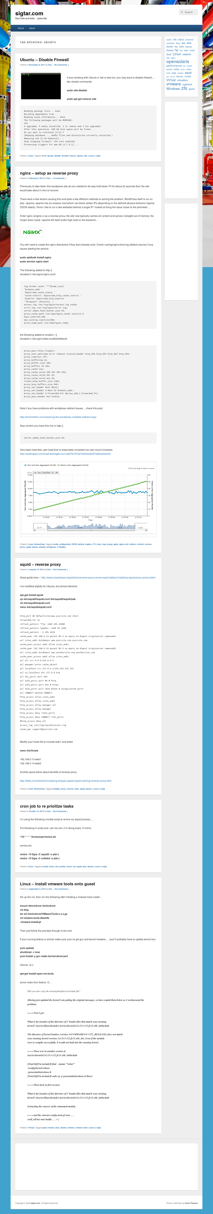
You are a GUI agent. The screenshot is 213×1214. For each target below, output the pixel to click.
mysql (109, 544)
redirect (132, 544)
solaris (180, 72)
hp (176, 49)
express (188, 46)
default (81, 544)
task (84, 866)
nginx (115, 544)
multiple (56, 788)
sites (77, 788)
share (188, 69)
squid (28, 547)
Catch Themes (191, 1203)
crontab (44, 866)
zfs (184, 88)
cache (169, 39)
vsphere (187, 84)
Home (21, 28)
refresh (140, 544)
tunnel (172, 76)
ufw (85, 155)
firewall (65, 155)
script (176, 69)
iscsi (168, 54)
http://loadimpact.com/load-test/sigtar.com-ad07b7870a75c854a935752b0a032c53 (65, 454)
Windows (173, 88)
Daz (50, 64)
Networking (39, 544)
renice (69, 866)
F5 (94, 544)
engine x (88, 544)
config (55, 544)
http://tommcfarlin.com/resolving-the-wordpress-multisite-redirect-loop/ (58, 417)
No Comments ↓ (61, 64)
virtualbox (182, 80)
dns (189, 42)
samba (169, 69)
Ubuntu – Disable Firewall (44, 59)
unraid (187, 76)
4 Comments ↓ (59, 178)
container (189, 39)
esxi (181, 46)
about (32, 28)
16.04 (43, 155)
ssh (167, 76)
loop (104, 544)
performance (174, 65)
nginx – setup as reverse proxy (49, 173)
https (186, 50)
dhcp (178, 43)
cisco (181, 39)
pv (184, 65)
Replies (62, 547)
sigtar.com (29, 13)
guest (44, 1127)
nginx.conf (123, 544)
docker (169, 46)
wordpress (51, 547)
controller (170, 43)
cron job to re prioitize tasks (46, 806)
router (189, 65)
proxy (63, 788)
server (182, 69)
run (74, 866)
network (186, 54)
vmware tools (81, 1127)
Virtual (31, 1127)
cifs (175, 39)
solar (174, 72)
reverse (70, 788)
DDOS (74, 544)
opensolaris (177, 61)
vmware (71, 1127)
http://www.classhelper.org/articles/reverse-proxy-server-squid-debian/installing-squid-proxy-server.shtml (98, 577)
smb (168, 72)
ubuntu (80, 155)
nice (57, 866)
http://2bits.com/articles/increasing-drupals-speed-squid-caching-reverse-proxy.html (65, 781)
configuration (65, 544)
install (51, 1127)
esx (176, 46)
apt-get (50, 155)
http (181, 50)
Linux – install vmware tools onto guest (57, 884)
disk (183, 43)
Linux (30, 155)
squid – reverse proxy (40, 564)
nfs (167, 57)
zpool (192, 88)
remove (72, 155)
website (42, 547)
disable (57, 155)
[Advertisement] (181, 150)
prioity (62, 866)
